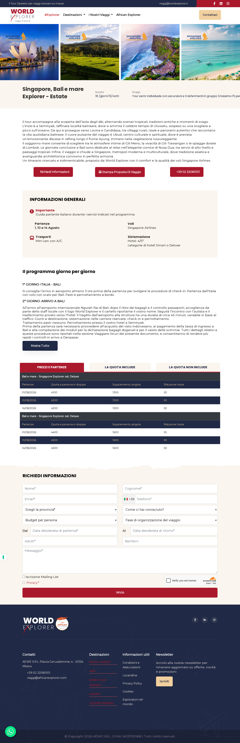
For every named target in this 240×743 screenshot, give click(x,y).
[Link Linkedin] (221, 4)
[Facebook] (195, 620)
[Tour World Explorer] (22, 15)
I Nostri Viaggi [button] (99, 14)
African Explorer (128, 14)
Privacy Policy (132, 683)
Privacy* (32, 582)
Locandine (130, 675)
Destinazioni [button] (73, 14)
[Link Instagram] (228, 4)
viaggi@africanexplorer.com (46, 677)
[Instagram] (214, 620)
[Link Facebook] (214, 4)
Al (124, 530)
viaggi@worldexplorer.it (173, 3)
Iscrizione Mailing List (42, 577)
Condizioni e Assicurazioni (131, 665)
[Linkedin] (205, 620)
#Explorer (52, 14)
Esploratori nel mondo (133, 702)
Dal (25, 530)
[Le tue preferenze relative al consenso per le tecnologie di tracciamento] (3, 557)
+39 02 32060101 (38, 672)
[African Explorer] (62, 626)
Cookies (128, 691)
